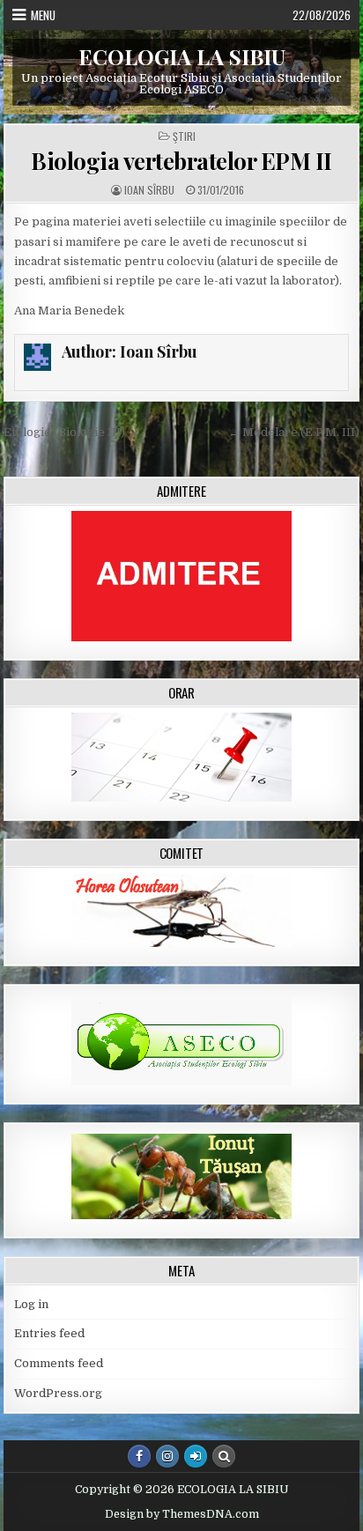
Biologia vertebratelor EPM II (181, 160)
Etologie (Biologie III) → (71, 432)
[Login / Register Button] (195, 1456)
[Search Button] (223, 1456)
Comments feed (58, 1363)
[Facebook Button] (139, 1456)
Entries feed (49, 1333)
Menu (43, 15)
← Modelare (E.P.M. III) (293, 432)
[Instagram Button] (167, 1456)
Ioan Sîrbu (149, 190)
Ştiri (184, 136)
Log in (31, 1304)
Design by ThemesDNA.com (182, 1514)
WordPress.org (58, 1393)
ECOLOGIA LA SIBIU (181, 56)
